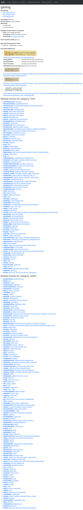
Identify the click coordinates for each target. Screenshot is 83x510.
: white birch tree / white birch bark (16, 169)
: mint (7, 428)
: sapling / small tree (11, 195)
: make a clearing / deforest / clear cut (19, 175)
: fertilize (8, 294)
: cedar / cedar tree (11, 235)
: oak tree (12, 189)
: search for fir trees (13, 255)
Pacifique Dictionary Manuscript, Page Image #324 (18, 57)
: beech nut (9, 469)
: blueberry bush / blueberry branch (18, 420)
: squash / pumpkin (11, 290)
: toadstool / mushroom (14, 459)
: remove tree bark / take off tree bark (19, 181)
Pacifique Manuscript (33, 2)
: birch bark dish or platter (16, 268)
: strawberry (11, 288)
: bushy (9, 430)
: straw (9, 453)
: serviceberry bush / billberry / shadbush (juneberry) (24, 129)
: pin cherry (11, 364)
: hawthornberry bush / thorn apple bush (20, 337)
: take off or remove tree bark (17, 183)
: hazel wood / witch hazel (13, 111)
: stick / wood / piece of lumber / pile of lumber (19, 131)
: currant (8, 477)
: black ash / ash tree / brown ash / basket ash (19, 272)
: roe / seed (8, 397)
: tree (6, 197)
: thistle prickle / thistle (13, 318)
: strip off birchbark (13, 214)
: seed (7, 447)
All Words (23, 2)
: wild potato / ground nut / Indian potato (18, 438)
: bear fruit (8, 378)
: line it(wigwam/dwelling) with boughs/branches (23, 105)
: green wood (10, 154)
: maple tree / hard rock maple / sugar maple (19, 245)
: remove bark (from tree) (16, 185)
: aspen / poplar (9, 193)
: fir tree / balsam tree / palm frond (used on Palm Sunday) (23, 251)
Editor (56, 2)
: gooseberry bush (14, 121)
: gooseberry (10, 302)
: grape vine (11, 285)
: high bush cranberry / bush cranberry (18, 407)
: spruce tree (10, 123)
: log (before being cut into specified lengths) (21, 204)
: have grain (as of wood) (13, 113)
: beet (8, 374)
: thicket (9, 432)
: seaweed (8, 415)
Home (9, 2)
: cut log (9, 259)
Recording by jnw (8, 16)
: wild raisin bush (13, 241)
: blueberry (9, 418)
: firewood (9, 232)
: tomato (8, 482)
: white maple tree (12, 148)
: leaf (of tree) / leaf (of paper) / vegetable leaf (18, 399)
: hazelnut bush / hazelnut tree (18, 158)
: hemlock (9, 142)
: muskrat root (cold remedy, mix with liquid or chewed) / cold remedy (29, 314)
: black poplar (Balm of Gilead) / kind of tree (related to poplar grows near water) (30, 212)
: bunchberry (11, 446)
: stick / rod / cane (12, 206)
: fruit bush (13, 286)
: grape (9, 283)
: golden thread (12, 504)
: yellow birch (10, 199)
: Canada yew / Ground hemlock (15, 119)
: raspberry (10, 331)
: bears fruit (8, 191)
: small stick (9, 136)
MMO (3, 2)
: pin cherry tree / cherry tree (18, 166)
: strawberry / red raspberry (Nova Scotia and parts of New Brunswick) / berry (29, 325)
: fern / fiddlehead (11, 356)
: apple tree (11, 265)
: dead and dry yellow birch (14, 233)
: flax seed (8, 351)
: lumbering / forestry (14, 133)
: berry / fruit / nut (11, 380)
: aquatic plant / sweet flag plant (18, 444)
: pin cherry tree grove (18, 164)
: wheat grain (9, 327)
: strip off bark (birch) (13, 179)
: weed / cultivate (14, 391)
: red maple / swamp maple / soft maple (21, 173)
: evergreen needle (13, 140)
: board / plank (11, 150)
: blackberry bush (13, 279)
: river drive (10, 226)
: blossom (8, 263)
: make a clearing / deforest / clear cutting (21, 177)
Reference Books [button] (47, 2)
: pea (7, 281)
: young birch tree (12, 162)
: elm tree (8, 266)
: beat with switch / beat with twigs (19, 405)
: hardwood (10, 210)
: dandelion (11, 480)
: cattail (11, 411)
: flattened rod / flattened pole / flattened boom (21, 239)
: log (6, 156)
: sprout (8, 440)
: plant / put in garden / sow (15, 347)
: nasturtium (12, 416)
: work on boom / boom (15, 249)
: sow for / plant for (13, 345)
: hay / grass (9, 389)
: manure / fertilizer (12, 296)
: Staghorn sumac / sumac (15, 127)
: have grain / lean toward (13, 115)
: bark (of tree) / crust (13, 220)
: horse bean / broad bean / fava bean (17, 413)
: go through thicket (13, 216)
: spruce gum (11, 451)
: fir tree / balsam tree (13, 253)
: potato (8, 475)
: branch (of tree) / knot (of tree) (15, 222)
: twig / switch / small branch (15, 403)
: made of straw (13, 455)
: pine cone (10, 270)
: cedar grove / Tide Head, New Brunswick (21, 237)
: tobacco (8, 484)
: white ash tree (10, 107)
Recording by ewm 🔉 (17, 36)
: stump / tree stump (12, 488)
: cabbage (8, 401)
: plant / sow (11, 341)
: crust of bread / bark (13, 200)
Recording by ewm (9, 14)
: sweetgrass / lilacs (14, 500)
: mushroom (9, 352)
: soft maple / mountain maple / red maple (20, 160)
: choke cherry (13, 426)
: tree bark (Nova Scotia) (13, 218)
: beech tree (9, 257)
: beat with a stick (11, 138)
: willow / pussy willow (15, 409)
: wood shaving (11, 230)
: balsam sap (10, 228)
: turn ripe (9, 319)
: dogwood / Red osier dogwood (18, 171)
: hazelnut (10, 358)
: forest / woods (10, 208)
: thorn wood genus (14, 125)
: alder (7, 261)
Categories (15, 2)
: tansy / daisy (10, 473)
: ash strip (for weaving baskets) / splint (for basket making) (26, 152)
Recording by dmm (9, 12)
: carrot (9, 292)
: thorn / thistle (11, 308)
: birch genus (12, 168)
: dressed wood (10, 146)
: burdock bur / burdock (14, 312)
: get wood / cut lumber (14, 135)
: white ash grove (13, 109)
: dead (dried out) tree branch (16, 224)
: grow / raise (10, 393)
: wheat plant (10, 329)
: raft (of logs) (13, 247)
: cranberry (8, 467)
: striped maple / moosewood (14, 492)
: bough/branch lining (15, 104)
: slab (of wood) (9, 243)
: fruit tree (12, 102)
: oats (9, 479)
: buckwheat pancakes (14, 422)
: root (7, 490)
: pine (7, 144)
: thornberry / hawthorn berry (15, 335)
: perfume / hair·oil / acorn (15, 187)
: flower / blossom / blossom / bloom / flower (19, 496)
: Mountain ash (10, 117)
